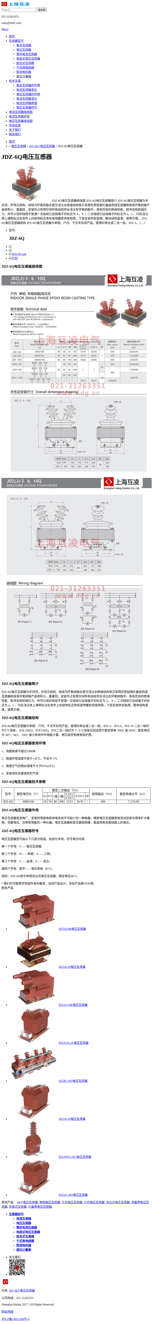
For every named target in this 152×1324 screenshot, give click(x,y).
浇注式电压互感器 (118, 1202)
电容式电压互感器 (28, 58)
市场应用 (15, 125)
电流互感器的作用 (28, 85)
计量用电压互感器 (40, 1206)
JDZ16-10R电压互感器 (73, 1004)
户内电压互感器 (94, 1202)
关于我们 (15, 129)
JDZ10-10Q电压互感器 (73, 1194)
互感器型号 (16, 40)
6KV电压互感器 (27, 1202)
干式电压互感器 (72, 1202)
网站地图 (7, 1311)
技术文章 (15, 80)
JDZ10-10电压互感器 (72, 1118)
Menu (4, 29)
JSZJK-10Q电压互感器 (73, 1080)
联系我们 (15, 134)
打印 (15, 258)
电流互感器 (23, 45)
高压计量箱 (23, 76)
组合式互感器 (25, 63)
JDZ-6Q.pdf (19, 254)
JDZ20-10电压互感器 (72, 966)
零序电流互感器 (26, 54)
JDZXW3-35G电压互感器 (75, 1156)
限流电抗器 (23, 72)
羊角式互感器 (18, 1206)
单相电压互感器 (49, 1202)
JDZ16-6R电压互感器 (72, 928)
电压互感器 (23, 49)
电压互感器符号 (26, 107)
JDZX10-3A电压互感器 (73, 1042)
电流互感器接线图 (21, 112)
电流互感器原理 (26, 103)
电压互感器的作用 (28, 94)
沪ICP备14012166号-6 (15, 1319)
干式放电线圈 (25, 67)
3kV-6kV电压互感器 (42, 146)
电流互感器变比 (26, 89)
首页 (12, 36)
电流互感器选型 (19, 116)
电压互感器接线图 (21, 121)
